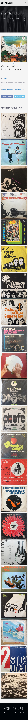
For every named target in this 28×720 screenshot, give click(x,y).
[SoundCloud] (15, 712)
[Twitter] (4, 712)
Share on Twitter (20, 96)
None (5, 75)
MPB (5, 78)
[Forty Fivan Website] (14, 708)
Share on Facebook (7, 96)
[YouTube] (23, 712)
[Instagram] (11, 712)
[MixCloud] (20, 712)
